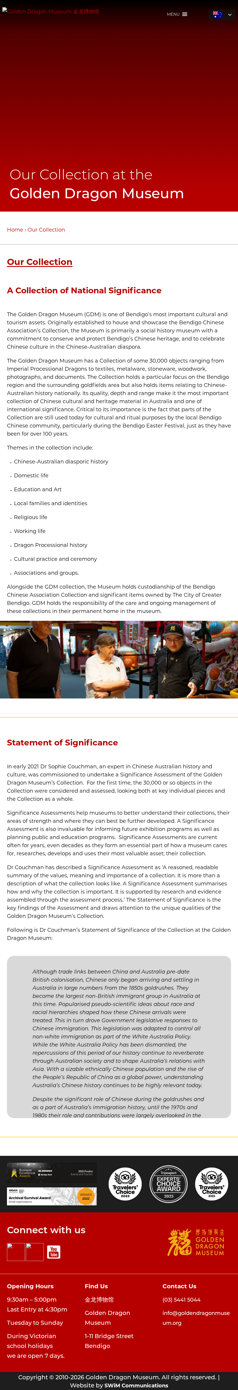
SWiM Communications (136, 1385)
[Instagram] (35, 1252)
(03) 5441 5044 (182, 1299)
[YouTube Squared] (54, 1252)
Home (15, 229)
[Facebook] (16, 1252)
